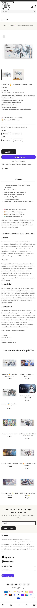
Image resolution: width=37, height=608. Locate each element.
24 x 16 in (19, 140)
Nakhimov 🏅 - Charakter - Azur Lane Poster (9, 405)
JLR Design (21, 588)
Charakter (18, 164)
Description (18, 179)
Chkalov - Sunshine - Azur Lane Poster (27, 375)
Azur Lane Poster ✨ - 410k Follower (10, 494)
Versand (8, 92)
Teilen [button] (6, 169)
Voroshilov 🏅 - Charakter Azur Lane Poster (9, 375)
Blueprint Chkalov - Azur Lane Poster (27, 397)
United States (16, 134)
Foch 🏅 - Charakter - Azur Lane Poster (27, 464)
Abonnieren (8, 528)
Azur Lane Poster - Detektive (10, 463)
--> (18, 302)
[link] (3, 606)
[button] (34, 6)
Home (5, 26)
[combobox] (18, 11)
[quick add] (15, 355)
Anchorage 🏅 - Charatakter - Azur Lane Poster (27, 435)
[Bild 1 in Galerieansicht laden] (6, 74)
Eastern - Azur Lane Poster (9, 434)
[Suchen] (26, 605)
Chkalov (24, 164)
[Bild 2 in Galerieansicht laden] (18, 74)
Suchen (34, 11)
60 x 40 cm (6, 140)
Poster (29, 164)
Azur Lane (12, 164)
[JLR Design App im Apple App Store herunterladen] (18, 557)
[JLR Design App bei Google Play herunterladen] (18, 561)
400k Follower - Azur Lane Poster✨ (27, 494)
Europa (5, 134)
